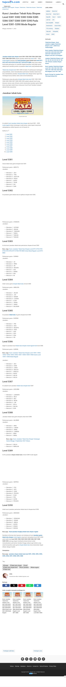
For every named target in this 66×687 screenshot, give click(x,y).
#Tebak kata (6, 569)
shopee (20, 74)
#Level (25, 565)
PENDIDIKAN (49, 2)
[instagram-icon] (31, 659)
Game (59, 17)
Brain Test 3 (56, 14)
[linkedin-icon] (35, 659)
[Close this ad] (65, 677)
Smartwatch (49, 25)
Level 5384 (9, 140)
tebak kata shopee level (23, 385)
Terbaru (12, 666)
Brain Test (48, 14)
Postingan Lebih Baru (8, 651)
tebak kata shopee (21, 345)
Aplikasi (48, 11)
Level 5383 (9, 138)
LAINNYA (58, 2)
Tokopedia (55, 31)
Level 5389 (9, 150)
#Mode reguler (35, 567)
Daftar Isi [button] (5, 131)
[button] (63, 4)
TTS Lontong (49, 28)
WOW (53, 34)
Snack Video (58, 25)
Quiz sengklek (49, 22)
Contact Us (35, 666)
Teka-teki (48, 31)
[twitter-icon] (26, 659)
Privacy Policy (52, 666)
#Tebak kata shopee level (10, 567)
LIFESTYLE (25, 2)
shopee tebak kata (23, 79)
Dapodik (48, 17)
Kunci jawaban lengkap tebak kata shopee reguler (23, 531)
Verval (47, 34)
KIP (53, 19)
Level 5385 (9, 142)
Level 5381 (9, 134)
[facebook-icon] (22, 659)
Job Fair (48, 19)
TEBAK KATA (7, 6)
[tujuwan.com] (11, 2)
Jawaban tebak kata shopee (10, 56)
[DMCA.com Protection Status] (33, 674)
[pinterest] (21, 585)
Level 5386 (9, 144)
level (32, 58)
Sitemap (17, 666)
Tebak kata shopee (7, 70)
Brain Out (54, 11)
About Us (29, 666)
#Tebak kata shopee (16, 565)
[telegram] (37, 585)
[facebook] (6, 585)
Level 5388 (9, 148)
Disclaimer (23, 666)
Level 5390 (9, 152)
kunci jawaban (22, 60)
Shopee (57, 22)
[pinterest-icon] (39, 659)
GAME (32, 2)
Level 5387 (9, 146)
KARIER (40, 2)
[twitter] (14, 585)
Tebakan (57, 28)
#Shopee (5, 565)
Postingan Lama (38, 651)
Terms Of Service (44, 666)
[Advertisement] (22, 42)
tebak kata (28, 66)
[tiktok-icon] (43, 659)
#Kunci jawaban (24, 567)
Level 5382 (9, 136)
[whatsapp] (29, 585)
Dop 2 (53, 17)
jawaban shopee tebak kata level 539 (20, 554)
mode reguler (6, 60)
